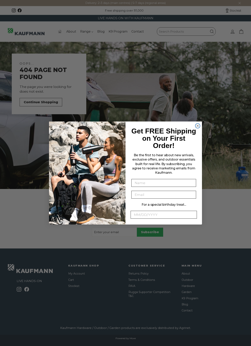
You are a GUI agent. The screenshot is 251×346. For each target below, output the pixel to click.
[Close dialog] (197, 125)
